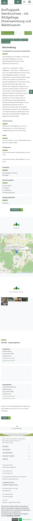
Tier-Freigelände (6, 42)
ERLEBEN (5, 446)
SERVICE (5, 459)
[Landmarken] (29, 453)
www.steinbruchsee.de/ (8, 358)
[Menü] (29, 2)
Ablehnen (15, 519)
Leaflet (18, 272)
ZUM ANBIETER (15, 209)
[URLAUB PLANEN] (29, 456)
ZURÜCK (5, 418)
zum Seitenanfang (16, 428)
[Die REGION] (29, 450)
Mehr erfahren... (27, 519)
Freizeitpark (17, 39)
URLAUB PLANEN (8, 456)
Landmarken (7, 453)
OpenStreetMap (25, 272)
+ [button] (2, 236)
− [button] (2, 238)
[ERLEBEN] (29, 447)
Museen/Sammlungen (7, 39)
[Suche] (24, 2)
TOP (31, 92)
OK (20, 519)
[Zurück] (21, 209)
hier (19, 408)
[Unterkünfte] (18, 2)
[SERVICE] (29, 459)
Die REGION (6, 450)
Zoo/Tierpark (24, 39)
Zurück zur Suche (8, 33)
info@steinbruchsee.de (8, 360)
